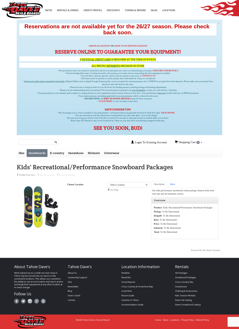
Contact (71, 300)
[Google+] (36, 301)
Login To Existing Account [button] (150, 142)
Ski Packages (181, 273)
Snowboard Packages (185, 277)
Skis (21, 153)
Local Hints (126, 291)
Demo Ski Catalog (183, 300)
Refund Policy (202, 320)
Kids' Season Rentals (185, 295)
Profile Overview (26, 175)
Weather (125, 273)
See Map (114, 190)
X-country (57, 153)
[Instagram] (29, 301)
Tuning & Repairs (135, 10)
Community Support (77, 277)
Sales (154, 10)
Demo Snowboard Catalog (187, 304)
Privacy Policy (187, 320)
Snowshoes (76, 153)
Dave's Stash (74, 295)
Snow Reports (128, 282)
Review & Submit (66, 175)
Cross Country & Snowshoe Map (137, 286)
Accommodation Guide (132, 304)
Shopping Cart (188, 142)
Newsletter (73, 286)
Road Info (126, 277)
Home (158, 320)
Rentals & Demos (68, 10)
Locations (168, 10)
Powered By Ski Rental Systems (205, 250)
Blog (70, 291)
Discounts (113, 10)
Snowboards (37, 153)
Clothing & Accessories (186, 291)
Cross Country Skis (184, 282)
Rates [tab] (172, 184)
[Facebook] (16, 301)
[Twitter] (23, 301)
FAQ (70, 282)
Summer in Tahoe (130, 300)
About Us (72, 273)
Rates (48, 10)
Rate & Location (45, 175)
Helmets (94, 153)
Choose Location (75, 184)
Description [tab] (159, 184)
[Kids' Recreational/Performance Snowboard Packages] (41, 205)
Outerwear (111, 153)
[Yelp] (43, 301)
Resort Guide (127, 295)
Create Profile (92, 10)
